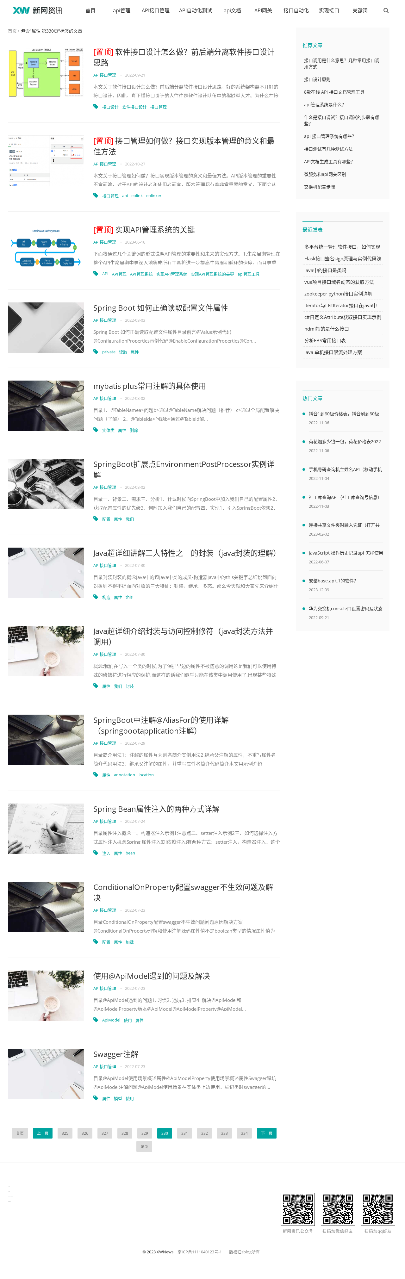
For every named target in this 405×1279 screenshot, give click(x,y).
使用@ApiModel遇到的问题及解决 (151, 976)
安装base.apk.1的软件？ (333, 581)
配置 (106, 519)
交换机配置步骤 (319, 187)
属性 (135, 352)
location (146, 775)
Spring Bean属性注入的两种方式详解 (156, 809)
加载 (130, 942)
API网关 (263, 10)
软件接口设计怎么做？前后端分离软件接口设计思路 (184, 57)
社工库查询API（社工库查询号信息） (345, 497)
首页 (90, 10)
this (129, 597)
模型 (118, 1098)
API (105, 273)
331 (184, 1133)
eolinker (153, 195)
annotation (124, 775)
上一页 (42, 1133)
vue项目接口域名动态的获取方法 (339, 282)
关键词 (360, 10)
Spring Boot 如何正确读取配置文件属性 (160, 307)
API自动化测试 (195, 10)
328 (125, 1133)
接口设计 (110, 107)
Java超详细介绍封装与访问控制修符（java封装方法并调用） (183, 636)
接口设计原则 (317, 79)
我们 (130, 519)
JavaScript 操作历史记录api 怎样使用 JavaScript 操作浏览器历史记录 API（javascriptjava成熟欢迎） (346, 554)
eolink (137, 195)
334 (244, 1133)
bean (130, 853)
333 (224, 1133)
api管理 (121, 10)
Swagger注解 (115, 1054)
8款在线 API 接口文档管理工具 (334, 92)
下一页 (266, 1133)
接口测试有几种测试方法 (328, 149)
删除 (134, 430)
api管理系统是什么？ (325, 105)
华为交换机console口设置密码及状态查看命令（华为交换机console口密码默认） (346, 609)
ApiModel (111, 1020)
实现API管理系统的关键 (144, 229)
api (125, 195)
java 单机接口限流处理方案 (333, 352)
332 (204, 1133)
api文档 (232, 10)
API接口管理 (156, 10)
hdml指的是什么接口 (326, 329)
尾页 (144, 1146)
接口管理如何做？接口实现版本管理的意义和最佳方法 (184, 146)
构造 (106, 597)
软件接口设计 (134, 107)
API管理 (119, 274)
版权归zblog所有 (244, 1252)
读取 (123, 352)
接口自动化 (296, 10)
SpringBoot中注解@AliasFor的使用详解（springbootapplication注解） (161, 725)
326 (85, 1133)
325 (65, 1133)
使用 (128, 1020)
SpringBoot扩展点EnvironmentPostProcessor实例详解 (183, 469)
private (108, 352)
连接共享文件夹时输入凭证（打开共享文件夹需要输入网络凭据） (344, 526)
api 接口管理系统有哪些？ (330, 136)
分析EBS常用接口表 (325, 340)
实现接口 (329, 10)
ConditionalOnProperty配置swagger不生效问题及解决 (183, 892)
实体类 (108, 430)
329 (144, 1133)
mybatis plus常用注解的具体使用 (149, 386)
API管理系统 (141, 274)
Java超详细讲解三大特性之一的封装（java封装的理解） (186, 553)
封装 (130, 686)
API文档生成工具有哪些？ (329, 161)
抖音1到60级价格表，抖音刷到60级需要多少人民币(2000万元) (344, 415)
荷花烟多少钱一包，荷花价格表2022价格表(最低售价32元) (345, 442)
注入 (106, 853)
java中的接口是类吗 (325, 270)
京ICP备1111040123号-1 (200, 1252)
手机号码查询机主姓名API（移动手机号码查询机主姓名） (345, 470)
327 (105, 1133)
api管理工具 (249, 274)
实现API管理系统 (171, 274)
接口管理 (158, 107)
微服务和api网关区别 (325, 174)
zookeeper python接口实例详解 (338, 293)
